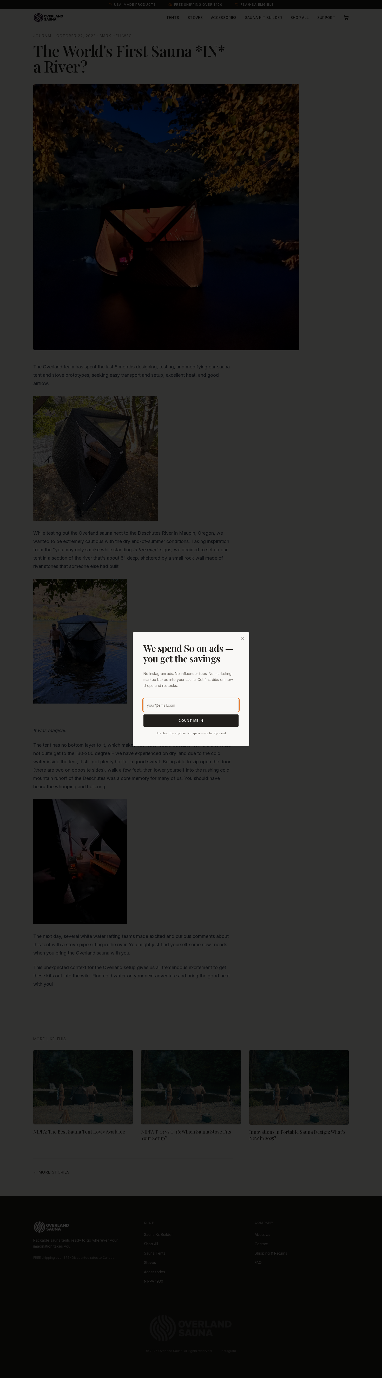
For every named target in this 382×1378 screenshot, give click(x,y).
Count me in (191, 721)
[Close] (243, 639)
